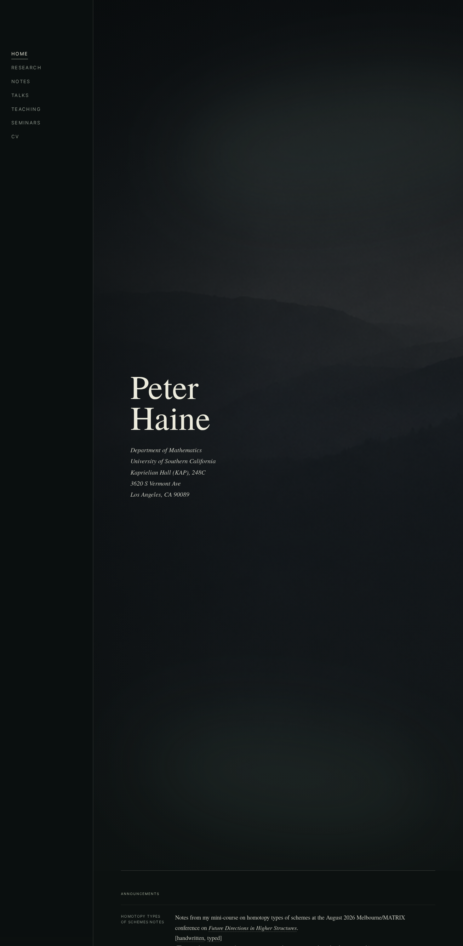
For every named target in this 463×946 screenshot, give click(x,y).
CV (15, 137)
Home (19, 54)
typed (213, 938)
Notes (21, 81)
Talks (20, 95)
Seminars (26, 123)
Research (26, 68)
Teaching (26, 109)
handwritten (190, 938)
